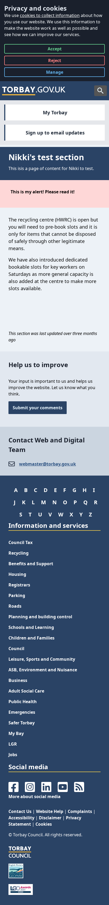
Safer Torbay (21, 723)
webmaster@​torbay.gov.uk (47, 464)
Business (17, 680)
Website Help (49, 811)
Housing (17, 574)
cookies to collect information (50, 15)
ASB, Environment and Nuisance (42, 670)
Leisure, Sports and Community (41, 659)
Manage (58, 73)
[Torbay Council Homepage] (34, 90)
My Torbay (55, 112)
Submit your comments (37, 408)
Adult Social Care (26, 691)
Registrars (19, 585)
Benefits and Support (30, 564)
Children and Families (31, 638)
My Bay (16, 733)
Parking (16, 595)
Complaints (80, 811)
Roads (14, 606)
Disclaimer (50, 818)
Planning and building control (40, 617)
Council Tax (20, 542)
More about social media (34, 796)
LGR (12, 744)
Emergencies (21, 712)
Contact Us (19, 811)
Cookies (43, 824)
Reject (54, 61)
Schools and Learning (31, 627)
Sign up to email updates (55, 132)
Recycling (18, 553)
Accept (55, 50)
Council (16, 648)
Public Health (22, 701)
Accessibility (21, 818)
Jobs (12, 755)
